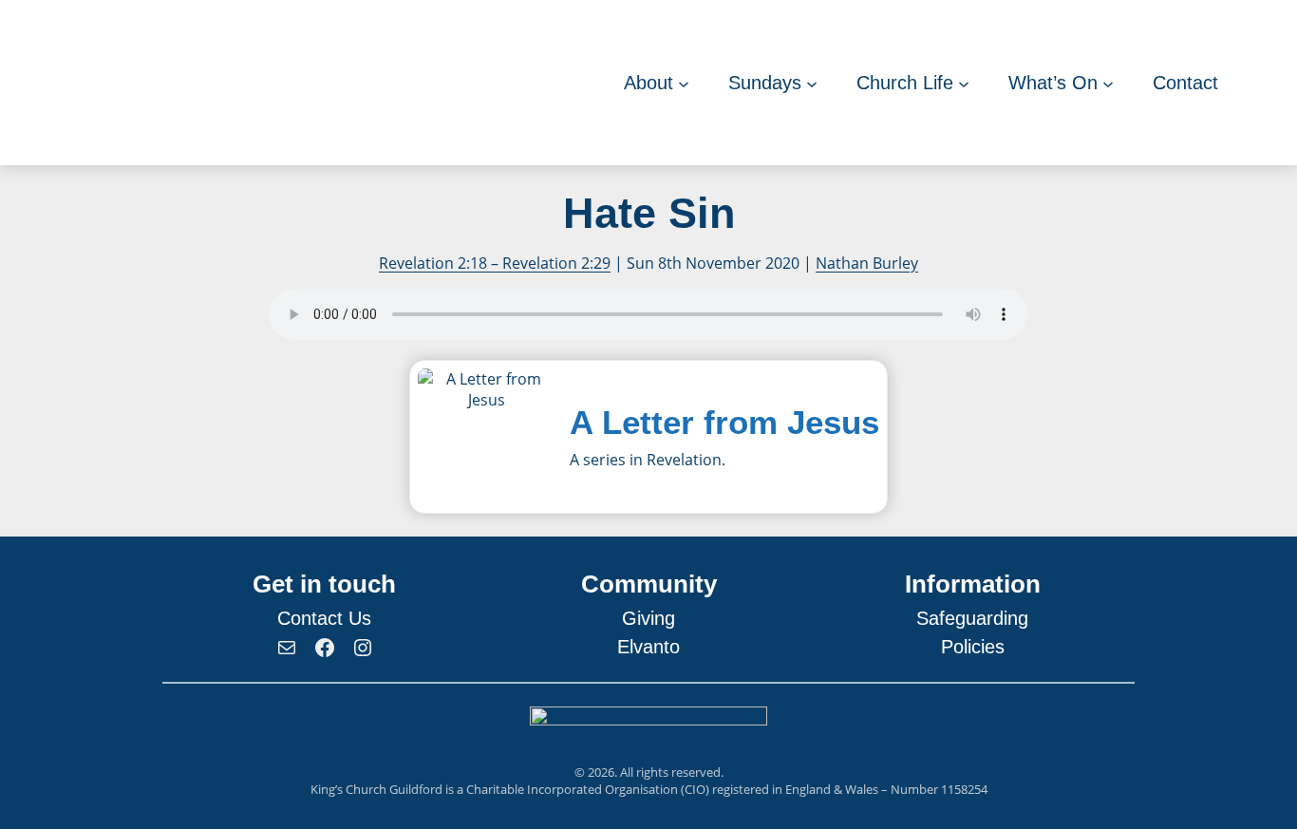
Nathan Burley (867, 263)
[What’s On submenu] (1108, 82)
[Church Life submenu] (963, 82)
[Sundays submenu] (812, 82)
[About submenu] (683, 82)
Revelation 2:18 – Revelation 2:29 (495, 263)
